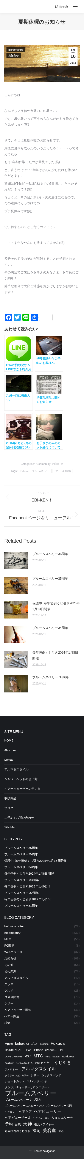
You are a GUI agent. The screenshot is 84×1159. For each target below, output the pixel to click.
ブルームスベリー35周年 (50, 578)
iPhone (38, 1050)
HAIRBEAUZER (14, 1050)
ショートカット (15, 1081)
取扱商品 (10, 798)
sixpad (56, 1056)
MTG (38, 1056)
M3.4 (28, 1056)
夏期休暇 (66, 471)
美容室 (49, 1130)
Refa (47, 1056)
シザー (35, 1075)
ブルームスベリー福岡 (59, 1105)
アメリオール (12, 1069)
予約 (56, 471)
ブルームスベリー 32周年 (21, 893)
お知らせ (13, 55)
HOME (8, 740)
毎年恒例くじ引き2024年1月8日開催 (55, 655)
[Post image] (16, 560)
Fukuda (24, 471)
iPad (28, 1050)
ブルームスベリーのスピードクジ (24, 1105)
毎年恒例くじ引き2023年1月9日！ (27, 886)
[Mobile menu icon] (75, 6)
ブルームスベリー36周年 (50, 554)
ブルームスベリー (41, 471)
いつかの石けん (24, 1063)
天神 (27, 1123)
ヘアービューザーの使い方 (22, 788)
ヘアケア (25, 1111)
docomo (44, 1044)
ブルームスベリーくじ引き (23, 1099)
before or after (26, 1044)
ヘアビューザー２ (18, 1117)
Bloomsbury (15, 49)
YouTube (9, 1063)
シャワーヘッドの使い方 (20, 779)
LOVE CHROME (13, 1056)
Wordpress (68, 1056)
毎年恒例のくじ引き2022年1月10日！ (30, 899)
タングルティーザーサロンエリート (27, 1087)
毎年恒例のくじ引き (17, 1131)
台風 (18, 1124)
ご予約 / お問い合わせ (19, 817)
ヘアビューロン (41, 1118)
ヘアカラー (11, 1112)
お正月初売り (43, 1062)
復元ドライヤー (44, 1124)
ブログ (8, 808)
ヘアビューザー (47, 1111)
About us (10, 750)
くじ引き (62, 1062)
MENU (8, 759)
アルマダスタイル (16, 769)
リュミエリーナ (62, 1117)
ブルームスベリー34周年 (50, 628)
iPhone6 (50, 1050)
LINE (61, 1050)
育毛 (61, 1131)
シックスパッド (51, 1075)
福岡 (36, 1130)
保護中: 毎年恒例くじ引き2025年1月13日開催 (56, 606)
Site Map (10, 827)
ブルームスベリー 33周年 (50, 677)
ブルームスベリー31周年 (21, 905)
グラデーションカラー (17, 1075)
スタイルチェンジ (37, 1081)
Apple (9, 1043)
